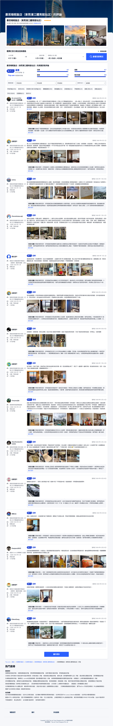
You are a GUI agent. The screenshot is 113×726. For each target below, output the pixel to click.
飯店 (13, 662)
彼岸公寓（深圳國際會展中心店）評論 (67, 675)
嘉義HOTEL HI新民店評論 (12, 697)
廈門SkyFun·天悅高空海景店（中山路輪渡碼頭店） (91, 686)
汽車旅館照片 (9, 700)
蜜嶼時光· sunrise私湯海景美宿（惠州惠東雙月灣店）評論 (34, 678)
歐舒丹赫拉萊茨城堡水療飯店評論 (77, 681)
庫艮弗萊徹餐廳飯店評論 (37, 673)
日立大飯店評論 (48, 697)
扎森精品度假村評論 (10, 678)
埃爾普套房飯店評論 (10, 673)
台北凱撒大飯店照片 (28, 700)
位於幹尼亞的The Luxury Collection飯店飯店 (68, 694)
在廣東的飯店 (20, 662)
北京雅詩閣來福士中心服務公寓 (14, 686)
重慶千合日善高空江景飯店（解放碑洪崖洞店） (18, 689)
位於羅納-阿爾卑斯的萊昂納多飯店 (44, 694)
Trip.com (7, 662)
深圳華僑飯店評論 (98, 675)
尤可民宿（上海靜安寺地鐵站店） (60, 683)
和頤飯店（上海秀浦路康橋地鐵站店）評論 (85, 678)
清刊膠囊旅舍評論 (10, 681)
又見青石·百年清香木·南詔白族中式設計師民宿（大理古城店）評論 (23, 675)
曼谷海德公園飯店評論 (86, 675)
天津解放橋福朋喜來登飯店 (68, 686)
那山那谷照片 (18, 700)
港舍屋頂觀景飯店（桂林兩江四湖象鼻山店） (17, 683)
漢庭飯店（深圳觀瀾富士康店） (80, 683)
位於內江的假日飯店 (28, 694)
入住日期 (10, 55)
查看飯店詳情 (37, 23)
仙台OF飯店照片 (100, 697)
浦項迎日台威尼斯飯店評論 (24, 681)
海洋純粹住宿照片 (40, 700)
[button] (101, 2)
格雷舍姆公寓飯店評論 (49, 675)
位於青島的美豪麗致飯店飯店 (13, 694)
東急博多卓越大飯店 (29, 686)
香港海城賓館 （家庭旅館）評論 (58, 681)
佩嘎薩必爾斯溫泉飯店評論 (40, 681)
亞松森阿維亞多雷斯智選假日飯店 (40, 683)
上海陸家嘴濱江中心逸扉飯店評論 (63, 697)
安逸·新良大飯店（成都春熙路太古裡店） (48, 686)
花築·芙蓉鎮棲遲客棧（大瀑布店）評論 (31, 697)
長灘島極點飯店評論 (23, 673)
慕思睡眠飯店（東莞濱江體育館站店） (45, 662)
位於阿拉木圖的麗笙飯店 (88, 694)
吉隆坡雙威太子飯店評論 (95, 681)
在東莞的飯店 (29, 662)
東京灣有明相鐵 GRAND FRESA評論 (84, 697)
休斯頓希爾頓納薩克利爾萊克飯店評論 (61, 678)
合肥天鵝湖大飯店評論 (51, 673)
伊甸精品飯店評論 (64, 673)
